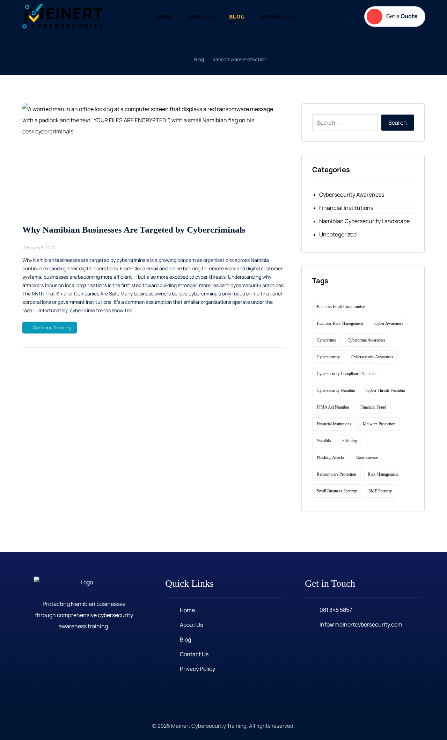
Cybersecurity (328, 356)
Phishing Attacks (331, 457)
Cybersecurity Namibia (336, 390)
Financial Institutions (346, 208)
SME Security (380, 491)
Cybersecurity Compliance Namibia (346, 373)
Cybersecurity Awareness (351, 194)
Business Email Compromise (341, 306)
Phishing (349, 440)
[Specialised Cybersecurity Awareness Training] (62, 16)
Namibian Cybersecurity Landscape (364, 221)
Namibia (324, 440)
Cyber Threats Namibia (385, 390)
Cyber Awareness (388, 323)
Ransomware (367, 457)
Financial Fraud (373, 407)
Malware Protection (379, 424)
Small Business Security (337, 491)
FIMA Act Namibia (333, 407)
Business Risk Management (340, 323)
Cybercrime (326, 340)
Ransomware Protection (336, 474)
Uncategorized (338, 234)
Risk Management (383, 474)
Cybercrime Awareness (366, 340)
